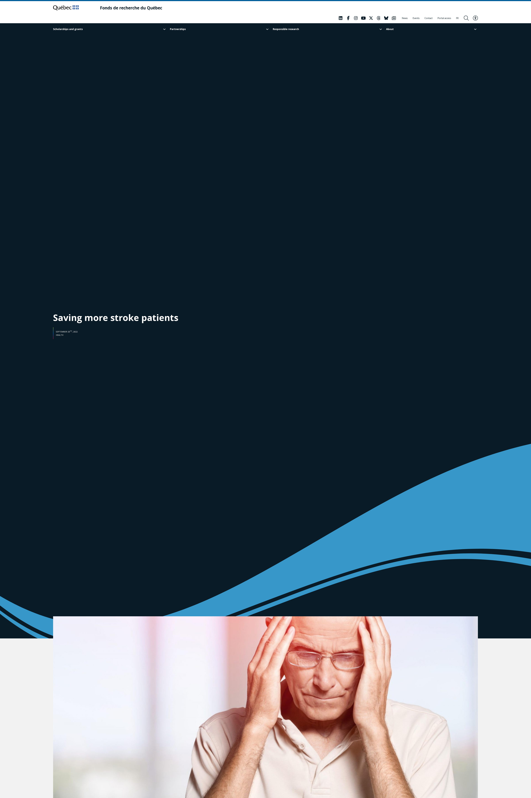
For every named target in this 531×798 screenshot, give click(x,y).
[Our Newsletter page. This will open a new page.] (394, 18)
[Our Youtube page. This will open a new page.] (363, 18)
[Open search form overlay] (466, 18)
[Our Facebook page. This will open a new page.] (348, 18)
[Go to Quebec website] (66, 7)
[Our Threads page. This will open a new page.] (378, 18)
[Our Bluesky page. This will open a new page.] (386, 18)
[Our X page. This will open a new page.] (371, 18)
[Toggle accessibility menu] (475, 18)
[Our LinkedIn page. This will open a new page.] (340, 18)
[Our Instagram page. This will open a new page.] (356, 18)
